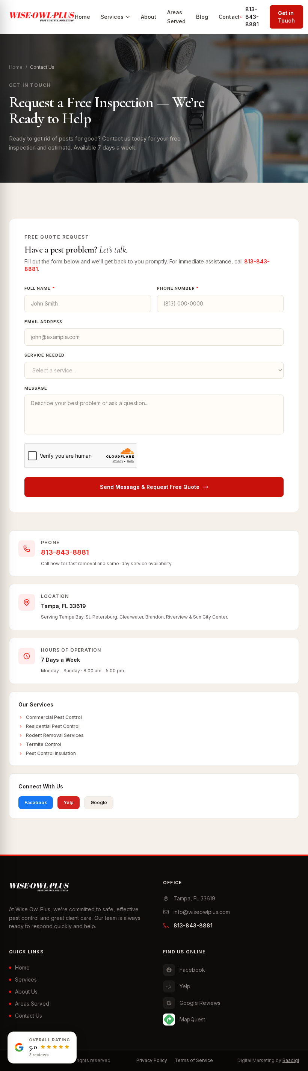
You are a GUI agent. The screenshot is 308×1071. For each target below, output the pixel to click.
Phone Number (178, 288)
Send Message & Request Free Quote (149, 487)
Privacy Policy (151, 1060)
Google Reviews (200, 1003)
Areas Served (32, 1003)
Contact (229, 17)
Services (112, 17)
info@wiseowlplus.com (202, 912)
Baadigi (290, 1060)
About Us (26, 991)
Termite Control (43, 744)
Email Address (43, 321)
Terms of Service (194, 1060)
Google (99, 802)
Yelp (68, 802)
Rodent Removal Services (55, 735)
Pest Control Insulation (51, 753)
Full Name (39, 288)
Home (82, 17)
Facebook (35, 802)
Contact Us (28, 1015)
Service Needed (44, 355)
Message (35, 388)
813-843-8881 (252, 16)
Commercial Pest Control (54, 717)
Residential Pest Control (53, 726)
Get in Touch (286, 17)
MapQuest (192, 1019)
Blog (202, 17)
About (149, 17)
